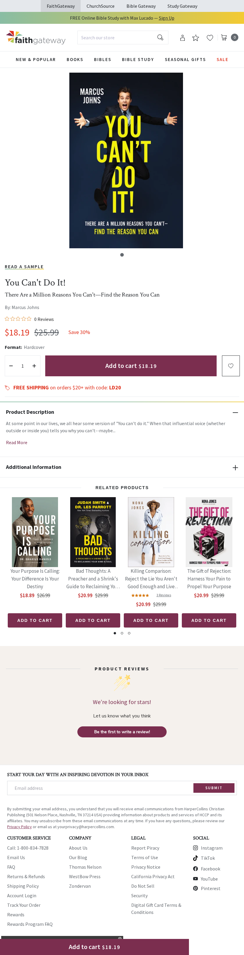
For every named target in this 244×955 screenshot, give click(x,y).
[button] (122, 255)
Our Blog (78, 857)
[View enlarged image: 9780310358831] (126, 160)
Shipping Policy (23, 886)
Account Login (21, 895)
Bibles (102, 59)
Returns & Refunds (26, 876)
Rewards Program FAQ (30, 924)
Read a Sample (24, 266)
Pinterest (210, 888)
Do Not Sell (142, 886)
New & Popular (36, 59)
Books (75, 59)
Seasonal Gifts (185, 59)
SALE (223, 59)
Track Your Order (23, 905)
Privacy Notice (145, 867)
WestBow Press (85, 876)
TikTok (208, 858)
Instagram (212, 848)
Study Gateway (182, 6)
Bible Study (138, 59)
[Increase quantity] (34, 366)
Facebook (210, 869)
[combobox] (122, 37)
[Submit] (160, 37)
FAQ (11, 867)
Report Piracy (145, 848)
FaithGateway (61, 6)
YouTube (209, 879)
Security (139, 895)
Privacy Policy (19, 826)
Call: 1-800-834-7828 (28, 848)
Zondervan (80, 886)
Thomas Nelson (85, 867)
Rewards (15, 914)
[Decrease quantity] (11, 366)
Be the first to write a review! (122, 732)
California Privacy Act (153, 876)
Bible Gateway (141, 6)
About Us (78, 848)
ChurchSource (101, 6)
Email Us (16, 857)
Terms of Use (144, 857)
